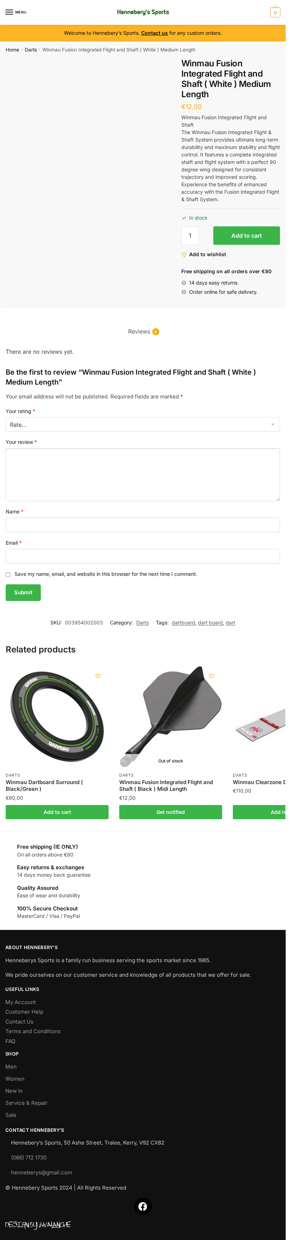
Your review (21, 442)
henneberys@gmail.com (41, 1172)
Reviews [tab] (139, 331)
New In (14, 1090)
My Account (20, 1002)
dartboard (183, 622)
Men (11, 1066)
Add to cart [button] (57, 812)
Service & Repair (26, 1103)
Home (12, 50)
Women (14, 1078)
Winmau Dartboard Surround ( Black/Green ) (44, 786)
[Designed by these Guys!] (142, 1225)
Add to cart (246, 235)
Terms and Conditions (33, 1031)
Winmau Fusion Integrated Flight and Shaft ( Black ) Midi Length (166, 786)
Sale (10, 1115)
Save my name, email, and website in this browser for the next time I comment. (106, 574)
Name (14, 511)
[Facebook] (143, 1206)
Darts (31, 50)
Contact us (154, 33)
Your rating (20, 411)
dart (230, 622)
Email (14, 543)
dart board (210, 622)
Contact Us (19, 1021)
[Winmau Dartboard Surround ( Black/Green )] (57, 716)
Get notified (171, 812)
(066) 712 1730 (28, 1157)
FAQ (10, 1041)
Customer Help (24, 1011)
